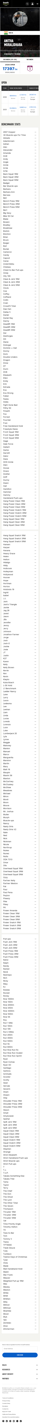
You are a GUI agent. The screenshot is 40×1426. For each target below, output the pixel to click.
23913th (32, 107)
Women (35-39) (10, 59)
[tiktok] (21, 1421)
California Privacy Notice (9, 1414)
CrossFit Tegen (12, 54)
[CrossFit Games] (6, 4)
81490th (13, 108)
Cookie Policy (6, 1403)
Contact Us (5, 1409)
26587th (32, 95)
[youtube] (14, 1421)
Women (30, 59)
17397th (23, 95)
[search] (27, 4)
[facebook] (3, 1421)
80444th (13, 96)
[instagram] (10, 1421)
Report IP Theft (6, 1411)
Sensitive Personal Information (10, 1417)
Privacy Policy (6, 1400)
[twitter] (7, 1421)
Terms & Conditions (7, 1398)
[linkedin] (17, 1421)
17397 (10, 68)
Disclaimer (5, 1406)
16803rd (23, 107)
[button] (37, 4)
